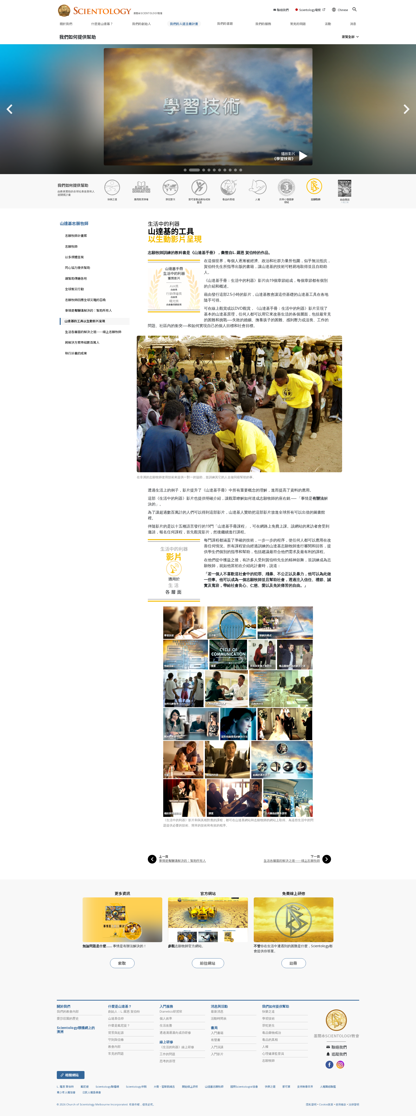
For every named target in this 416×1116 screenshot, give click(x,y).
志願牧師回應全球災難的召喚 (85, 299)
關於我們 (66, 23)
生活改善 (166, 1025)
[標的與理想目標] (184, 797)
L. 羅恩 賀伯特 (65, 1086)
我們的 (141, 23)
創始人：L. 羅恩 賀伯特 (124, 1011)
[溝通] (228, 654)
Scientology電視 (310, 10)
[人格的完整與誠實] (226, 688)
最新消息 (217, 1011)
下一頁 (315, 856)
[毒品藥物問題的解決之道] (295, 654)
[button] (187, 170)
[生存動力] (232, 622)
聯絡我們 (283, 10)
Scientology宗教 (136, 1086)
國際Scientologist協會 (244, 1086)
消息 (353, 23)
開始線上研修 (190, 1086)
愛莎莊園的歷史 (68, 1018)
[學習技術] (185, 622)
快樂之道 (268, 1011)
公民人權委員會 (91, 1092)
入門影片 (217, 1054)
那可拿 (286, 1086)
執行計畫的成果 (76, 353)
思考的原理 (167, 1061)
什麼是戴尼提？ (119, 1025)
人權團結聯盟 (328, 1086)
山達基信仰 (116, 1018)
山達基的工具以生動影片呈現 (85, 321)
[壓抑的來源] (191, 723)
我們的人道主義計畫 (184, 23)
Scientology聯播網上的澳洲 (76, 1030)
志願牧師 (71, 246)
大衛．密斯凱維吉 (164, 1086)
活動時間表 (219, 1018)
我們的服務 (263, 23)
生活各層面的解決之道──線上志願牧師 (292, 860)
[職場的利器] (227, 759)
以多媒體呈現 (74, 257)
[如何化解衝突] (183, 688)
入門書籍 (217, 1033)
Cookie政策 (326, 1104)
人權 (265, 1046)
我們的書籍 (225, 23)
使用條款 (341, 1104)
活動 (328, 23)
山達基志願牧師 (74, 223)
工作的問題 (167, 1054)
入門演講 (217, 1047)
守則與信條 (116, 1039)
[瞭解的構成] (286, 622)
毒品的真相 (270, 1039)
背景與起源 (116, 1032)
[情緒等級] (186, 654)
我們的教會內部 (68, 1011)
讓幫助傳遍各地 (76, 278)
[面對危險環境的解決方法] (238, 723)
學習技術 (268, 1018)
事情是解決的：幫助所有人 (182, 860)
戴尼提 (85, 1086)
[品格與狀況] (281, 688)
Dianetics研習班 (171, 1011)
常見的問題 (298, 23)
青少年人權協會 (66, 1092)
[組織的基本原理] (282, 759)
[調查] (235, 797)
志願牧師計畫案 (76, 235)
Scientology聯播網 (107, 1086)
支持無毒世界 (305, 1086)
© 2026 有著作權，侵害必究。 (106, 1104)
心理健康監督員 (273, 1053)
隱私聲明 (311, 1104)
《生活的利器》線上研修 (177, 1047)
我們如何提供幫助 (77, 36)
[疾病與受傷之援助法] (262, 654)
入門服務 (166, 1006)
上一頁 (163, 856)
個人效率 (166, 1018)
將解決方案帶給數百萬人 (82, 342)
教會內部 (114, 1046)
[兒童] (183, 759)
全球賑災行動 (74, 289)
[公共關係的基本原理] (288, 797)
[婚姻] (285, 723)
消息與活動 (219, 1006)
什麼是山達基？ (102, 23)
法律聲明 (354, 1104)
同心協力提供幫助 (77, 267)
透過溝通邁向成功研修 (175, 1032)
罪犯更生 (268, 1025)
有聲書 (215, 1040)
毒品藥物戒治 (271, 1032)
